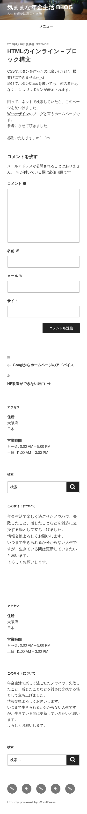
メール (15, 276)
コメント (16, 183)
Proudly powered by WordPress (31, 802)
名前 (13, 251)
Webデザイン (18, 114)
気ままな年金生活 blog (40, 7)
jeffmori (42, 44)
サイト (12, 301)
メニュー (46, 26)
